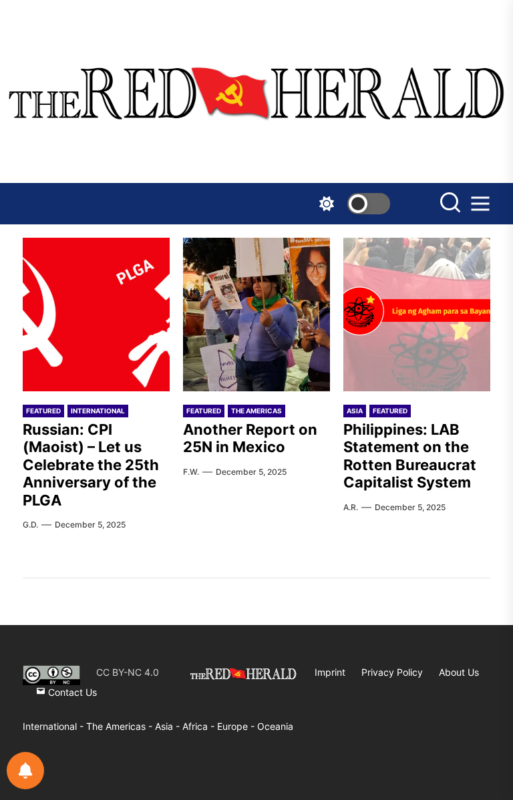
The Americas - (120, 726)
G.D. (30, 525)
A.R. (350, 507)
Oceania (275, 726)
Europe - (237, 726)
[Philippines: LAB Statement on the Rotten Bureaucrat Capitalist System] (416, 314)
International (98, 411)
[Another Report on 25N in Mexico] (256, 314)
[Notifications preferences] (25, 770)
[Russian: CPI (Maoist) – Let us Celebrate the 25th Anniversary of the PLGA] (96, 314)
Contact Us (71, 692)
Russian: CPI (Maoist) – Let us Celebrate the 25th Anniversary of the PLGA (91, 465)
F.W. (191, 472)
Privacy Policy (392, 672)
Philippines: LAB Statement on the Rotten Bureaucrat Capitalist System (409, 456)
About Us (459, 672)
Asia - (168, 726)
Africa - (199, 726)
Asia (355, 411)
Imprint (330, 672)
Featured (43, 411)
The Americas (256, 411)
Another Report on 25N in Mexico (250, 438)
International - (54, 726)
